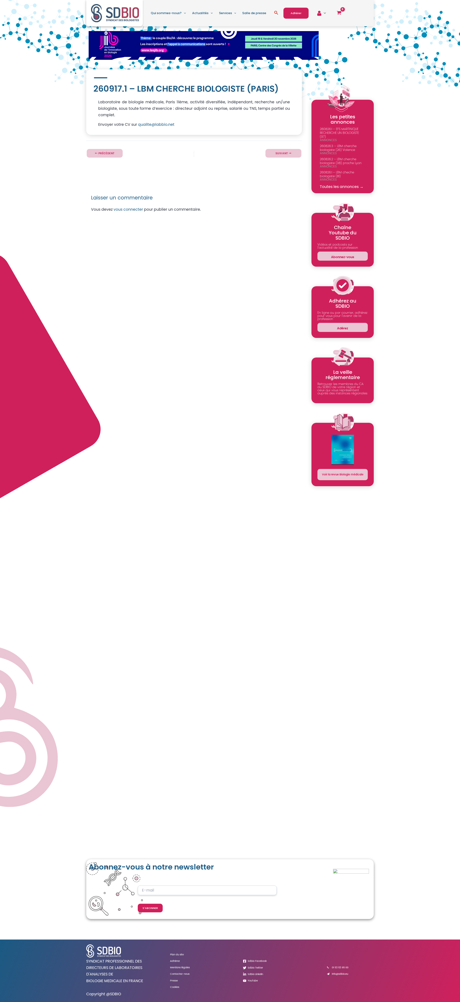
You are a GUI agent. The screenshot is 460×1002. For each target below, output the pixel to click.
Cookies (174, 987)
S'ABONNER (150, 908)
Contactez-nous (180, 974)
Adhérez (175, 961)
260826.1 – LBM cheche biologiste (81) (337, 174)
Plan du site (177, 954)
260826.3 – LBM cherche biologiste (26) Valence (338, 148)
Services (225, 13)
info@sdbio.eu (340, 974)
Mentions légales (180, 967)
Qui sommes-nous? (166, 13)
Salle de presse (254, 13)
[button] (184, 13)
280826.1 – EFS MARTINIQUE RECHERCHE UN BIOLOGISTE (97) (339, 133)
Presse (174, 980)
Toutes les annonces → (341, 186)
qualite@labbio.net (156, 124)
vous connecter (128, 209)
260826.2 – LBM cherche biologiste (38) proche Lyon (341, 161)
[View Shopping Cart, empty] (338, 13)
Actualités (200, 13)
